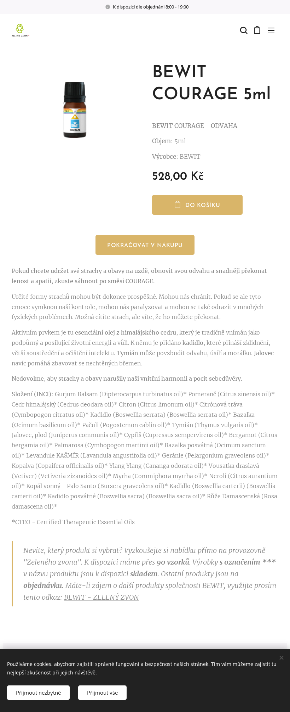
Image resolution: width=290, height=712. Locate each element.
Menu (271, 30)
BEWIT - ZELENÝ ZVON (101, 597)
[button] (243, 30)
